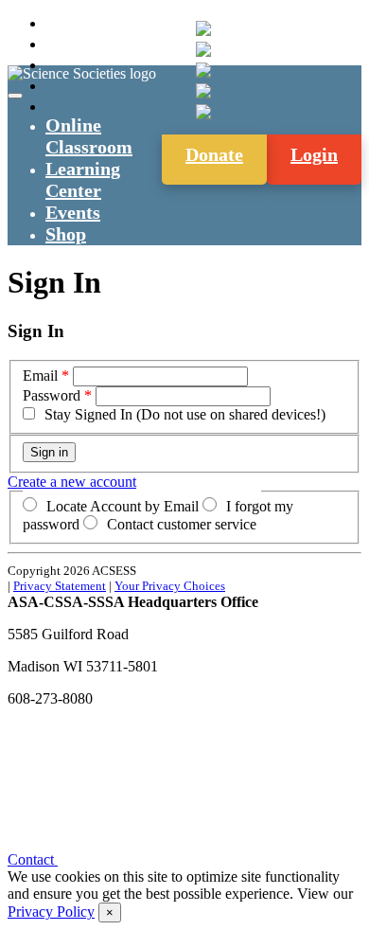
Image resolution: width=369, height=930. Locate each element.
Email (40, 375)
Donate (214, 154)
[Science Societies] (203, 28)
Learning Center (82, 179)
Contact (33, 859)
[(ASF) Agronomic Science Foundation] (203, 111)
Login (314, 154)
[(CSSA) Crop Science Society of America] (203, 70)
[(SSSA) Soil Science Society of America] (203, 90)
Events (72, 212)
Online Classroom (88, 136)
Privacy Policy (51, 911)
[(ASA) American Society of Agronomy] (203, 49)
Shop (65, 234)
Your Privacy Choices (169, 586)
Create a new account (72, 482)
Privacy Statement (59, 586)
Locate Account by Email (122, 506)
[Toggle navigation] (15, 95)
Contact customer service (181, 524)
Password (51, 395)
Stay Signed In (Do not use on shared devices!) (184, 414)
